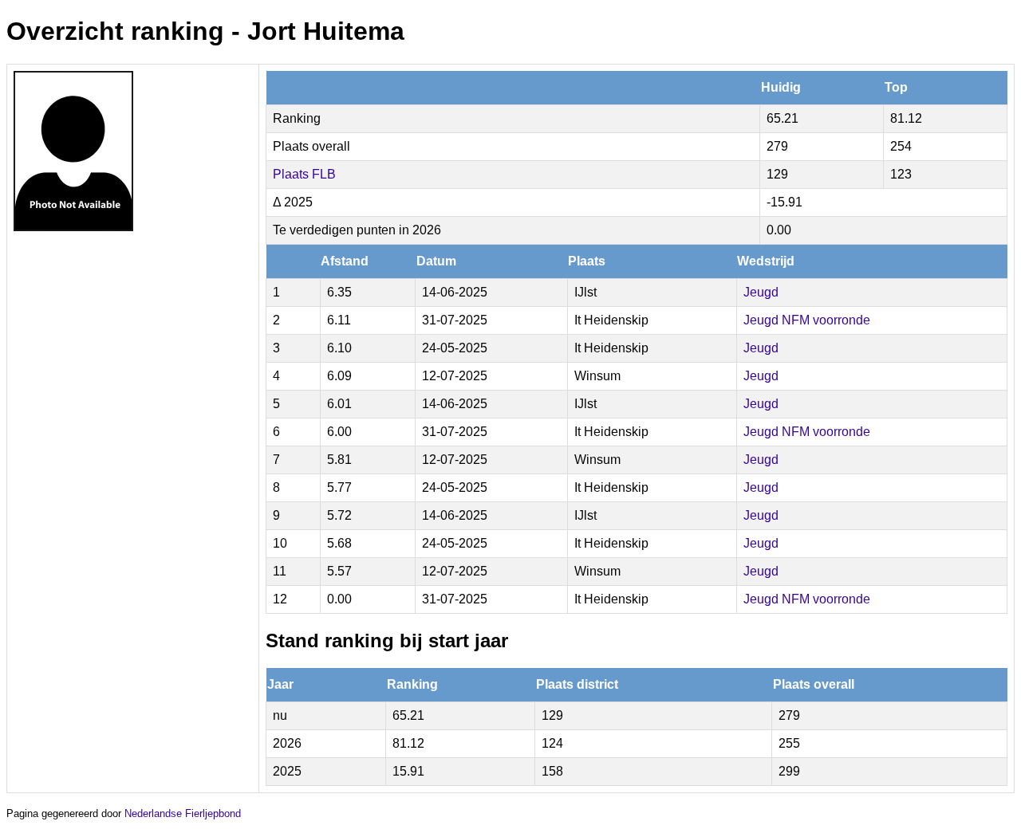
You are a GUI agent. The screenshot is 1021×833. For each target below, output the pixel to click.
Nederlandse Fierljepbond (182, 813)
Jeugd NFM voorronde (806, 320)
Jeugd (761, 292)
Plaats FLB (304, 174)
